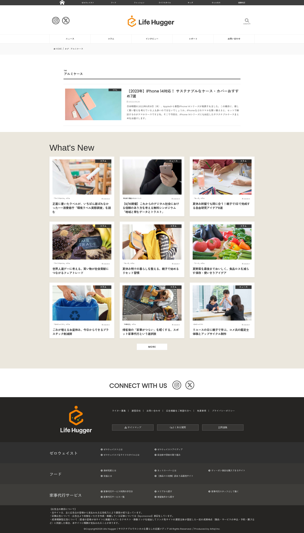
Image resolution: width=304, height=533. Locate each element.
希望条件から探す (165, 496)
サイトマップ (134, 427)
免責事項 (201, 410)
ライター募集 (119, 410)
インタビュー (152, 38)
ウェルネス (216, 2)
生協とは (107, 475)
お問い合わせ (234, 38)
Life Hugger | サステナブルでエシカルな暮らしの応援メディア (136, 529)
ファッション (139, 2)
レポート (193, 38)
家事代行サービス (65, 495)
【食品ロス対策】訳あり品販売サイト (175, 475)
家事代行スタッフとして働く (225, 491)
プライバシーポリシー (223, 410)
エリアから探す (164, 491)
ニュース (70, 38)
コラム (111, 38)
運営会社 (136, 410)
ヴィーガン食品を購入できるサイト (228, 470)
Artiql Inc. (215, 529)
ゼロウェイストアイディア (170, 449)
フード (113, 2)
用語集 (223, 427)
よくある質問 (179, 427)
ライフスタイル (165, 2)
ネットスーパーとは (166, 470)
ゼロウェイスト (88, 2)
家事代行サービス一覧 (114, 496)
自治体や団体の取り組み (168, 454)
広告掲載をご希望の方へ (178, 410)
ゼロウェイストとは (112, 449)
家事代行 (241, 2)
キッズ (190, 2)
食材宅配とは (109, 470)
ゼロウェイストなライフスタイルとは (121, 454)
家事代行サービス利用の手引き (118, 491)
